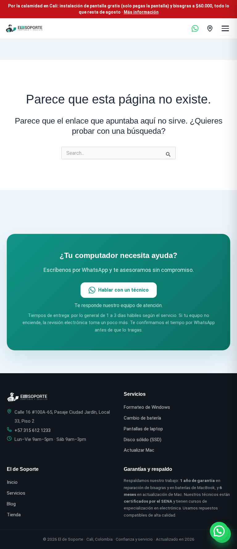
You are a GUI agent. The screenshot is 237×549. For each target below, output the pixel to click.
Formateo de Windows (147, 407)
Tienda (14, 514)
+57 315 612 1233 (33, 430)
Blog (11, 504)
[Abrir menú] (225, 28)
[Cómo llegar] (209, 28)
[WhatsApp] (195, 28)
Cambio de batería (142, 418)
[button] (219, 531)
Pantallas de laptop (143, 429)
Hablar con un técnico (123, 290)
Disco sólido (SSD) (142, 439)
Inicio (12, 482)
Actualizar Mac (139, 450)
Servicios (16, 493)
